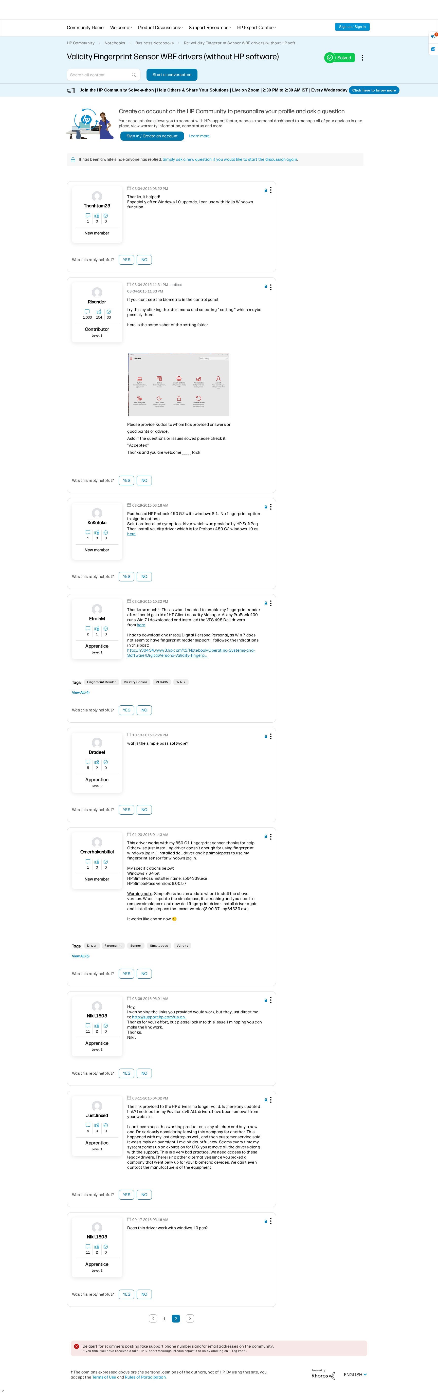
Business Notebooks (154, 43)
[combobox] (103, 75)
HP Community (81, 43)
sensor (135, 945)
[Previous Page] (153, 1318)
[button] (270, 191)
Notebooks (115, 43)
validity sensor (135, 682)
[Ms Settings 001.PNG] (178, 384)
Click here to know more (374, 90)
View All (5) (80, 956)
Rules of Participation (145, 1377)
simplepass (159, 945)
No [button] (144, 259)
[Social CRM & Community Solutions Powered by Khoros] (323, 1374)
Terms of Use (104, 1377)
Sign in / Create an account (152, 136)
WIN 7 (180, 682)
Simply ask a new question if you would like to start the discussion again (230, 159)
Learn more (199, 136)
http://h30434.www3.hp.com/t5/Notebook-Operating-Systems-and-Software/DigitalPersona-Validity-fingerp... (191, 653)
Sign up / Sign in (352, 27)
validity (182, 945)
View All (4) (80, 692)
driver (92, 945)
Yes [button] (126, 259)
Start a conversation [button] (172, 74)
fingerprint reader (101, 682)
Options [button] (365, 57)
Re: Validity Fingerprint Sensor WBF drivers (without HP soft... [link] (241, 43)
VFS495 (162, 682)
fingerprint (113, 945)
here (131, 533)
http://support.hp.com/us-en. (159, 1017)
